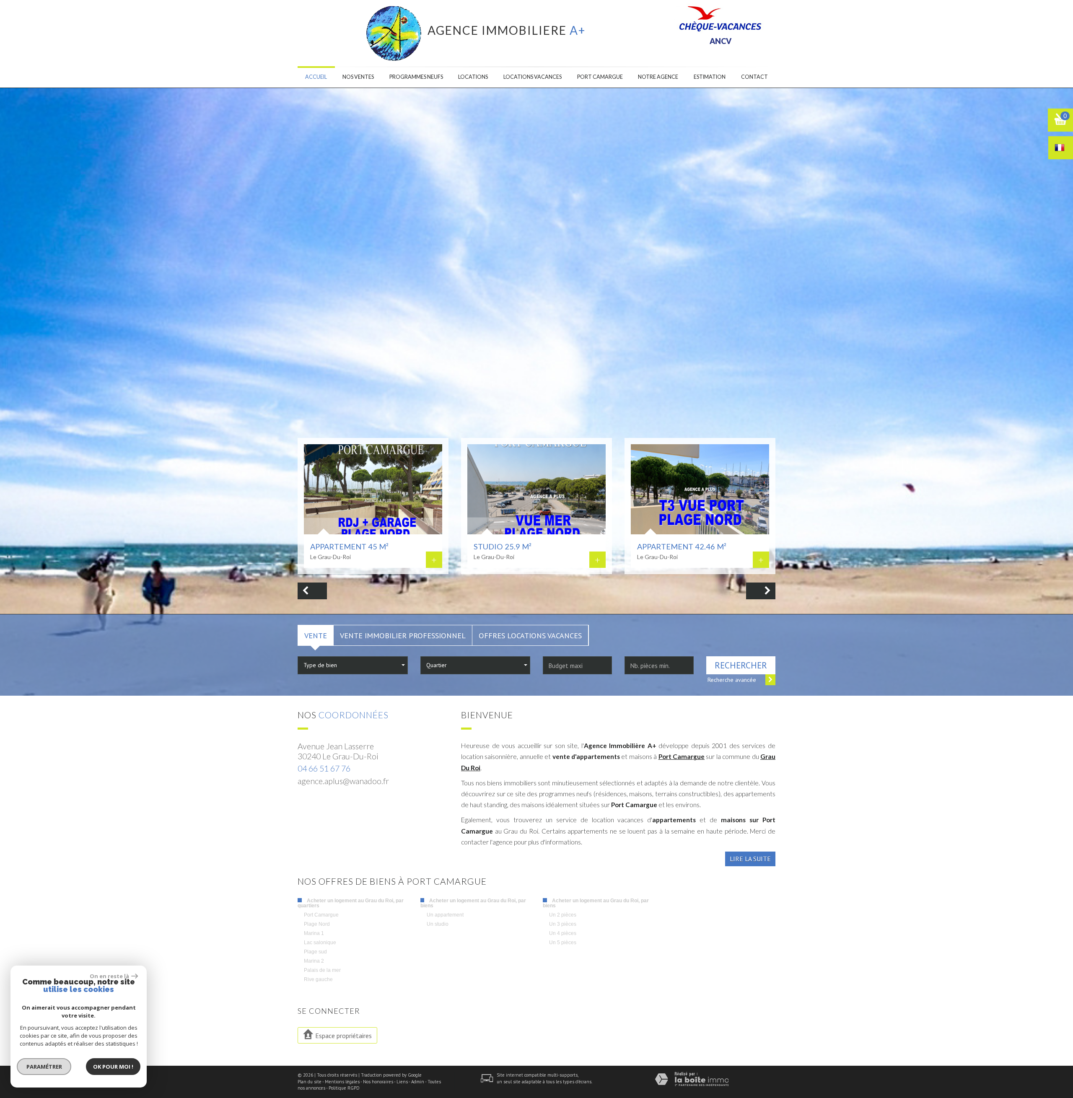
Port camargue (600, 77)
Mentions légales (342, 1082)
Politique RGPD (344, 1088)
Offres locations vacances (530, 635)
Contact (754, 77)
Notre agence (658, 77)
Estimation (710, 77)
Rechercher (741, 665)
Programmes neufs (416, 77)
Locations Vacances (532, 77)
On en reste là (109, 976)
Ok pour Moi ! (113, 1066)
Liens (402, 1082)
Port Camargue (681, 756)
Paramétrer (44, 1066)
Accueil (316, 77)
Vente (315, 635)
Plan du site (309, 1082)
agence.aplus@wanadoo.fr (343, 781)
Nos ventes (358, 77)
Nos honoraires (378, 1082)
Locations (473, 77)
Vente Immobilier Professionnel (403, 635)
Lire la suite (750, 859)
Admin (417, 1082)
